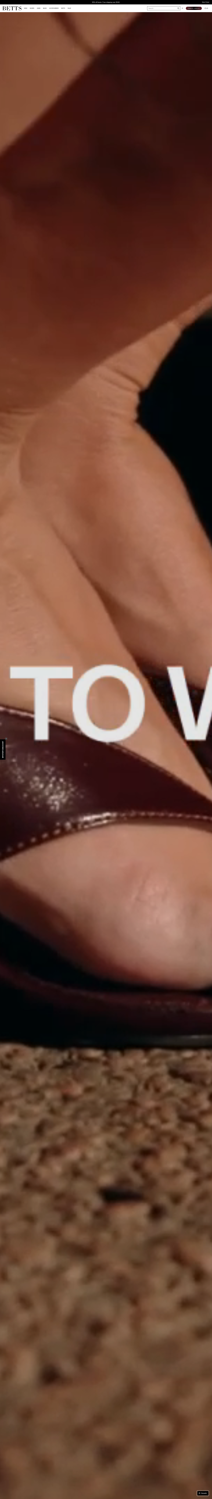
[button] (182, 8)
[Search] (178, 8)
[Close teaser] (6, 739)
